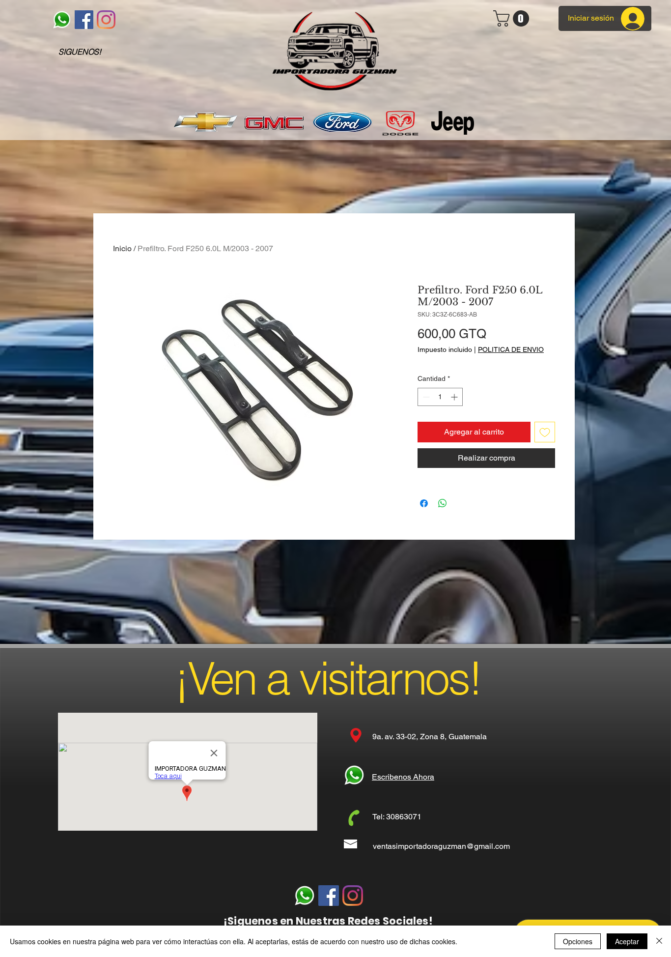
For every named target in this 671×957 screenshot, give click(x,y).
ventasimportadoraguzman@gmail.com (441, 846)
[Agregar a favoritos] (544, 432)
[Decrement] (425, 397)
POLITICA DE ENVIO (511, 349)
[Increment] (455, 397)
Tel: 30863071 (396, 816)
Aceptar (627, 941)
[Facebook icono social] (84, 19)
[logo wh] (62, 19)
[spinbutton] (440, 397)
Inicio (122, 248)
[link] (513, 18)
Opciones (577, 941)
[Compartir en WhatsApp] (442, 503)
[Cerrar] (659, 941)
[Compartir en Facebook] (424, 503)
